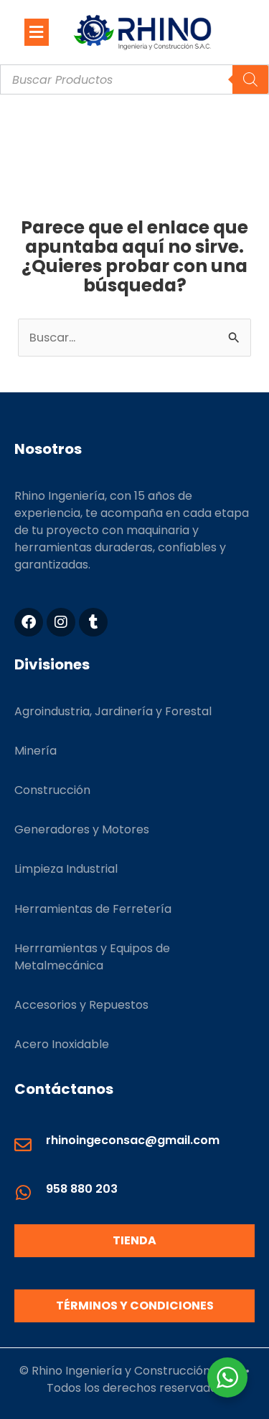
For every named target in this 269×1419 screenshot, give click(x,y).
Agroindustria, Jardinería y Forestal (113, 711)
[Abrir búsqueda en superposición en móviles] (134, 79)
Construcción (52, 790)
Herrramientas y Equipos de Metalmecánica (92, 957)
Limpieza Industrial (66, 869)
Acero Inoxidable (61, 1044)
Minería (35, 750)
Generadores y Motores (81, 829)
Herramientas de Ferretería (92, 909)
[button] (36, 32)
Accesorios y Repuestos (81, 1005)
